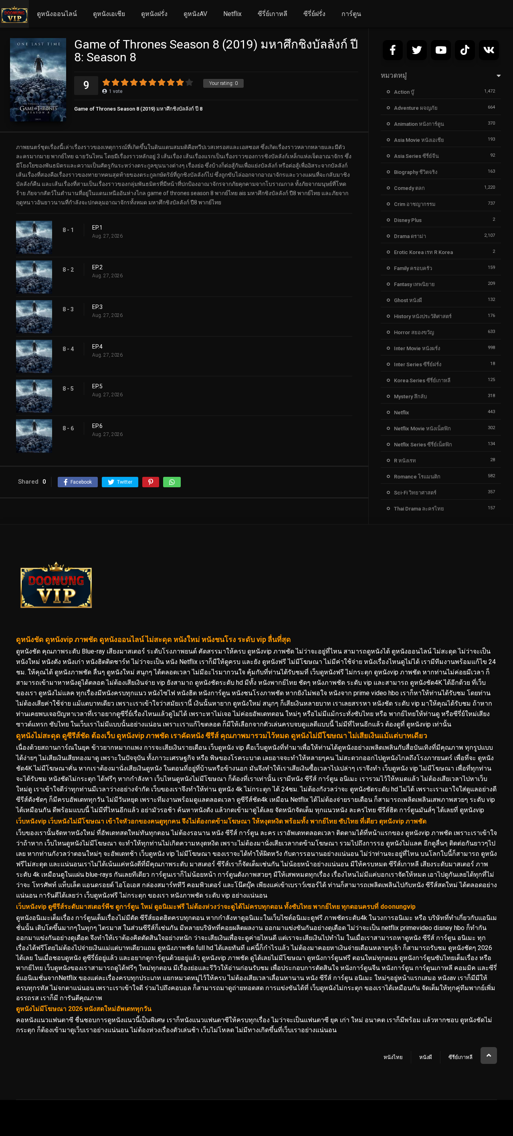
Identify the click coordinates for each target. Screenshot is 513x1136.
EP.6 (97, 426)
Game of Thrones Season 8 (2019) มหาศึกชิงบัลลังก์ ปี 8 (138, 108)
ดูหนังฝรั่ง (154, 14)
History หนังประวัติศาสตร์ (423, 316)
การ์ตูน (351, 14)
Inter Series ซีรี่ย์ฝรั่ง (417, 364)
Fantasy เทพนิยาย (414, 284)
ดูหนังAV (195, 14)
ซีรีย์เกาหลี (460, 1057)
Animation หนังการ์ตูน (419, 124)
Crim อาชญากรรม (415, 204)
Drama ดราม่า (410, 236)
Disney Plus (408, 220)
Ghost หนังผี (408, 300)
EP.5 (97, 386)
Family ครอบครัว (413, 268)
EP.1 (97, 227)
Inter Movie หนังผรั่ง (417, 348)
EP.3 (97, 307)
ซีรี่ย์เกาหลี (272, 14)
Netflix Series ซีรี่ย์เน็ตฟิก (423, 445)
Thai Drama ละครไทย (419, 509)
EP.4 (97, 346)
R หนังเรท (405, 461)
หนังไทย (393, 1057)
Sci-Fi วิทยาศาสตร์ (415, 493)
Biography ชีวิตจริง (415, 172)
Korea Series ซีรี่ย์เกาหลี (422, 380)
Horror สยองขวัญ (414, 332)
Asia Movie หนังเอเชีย (419, 140)
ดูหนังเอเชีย (109, 14)
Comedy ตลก (409, 188)
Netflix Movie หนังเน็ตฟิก (422, 429)
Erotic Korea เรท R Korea (423, 252)
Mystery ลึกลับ (410, 396)
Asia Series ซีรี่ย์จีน (416, 156)
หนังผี (425, 1057)
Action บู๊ (404, 92)
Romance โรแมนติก (417, 477)
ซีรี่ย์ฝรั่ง (314, 14)
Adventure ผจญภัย (416, 108)
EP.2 (97, 267)
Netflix (232, 14)
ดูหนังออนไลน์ (57, 14)
